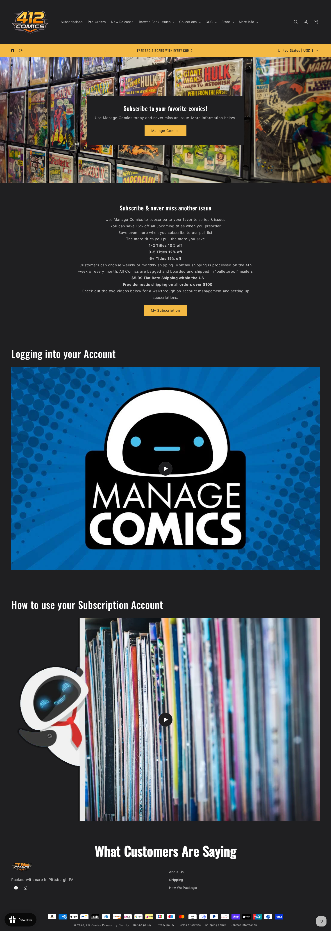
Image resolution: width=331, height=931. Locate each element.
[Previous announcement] (105, 50)
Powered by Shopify (115, 925)
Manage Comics (165, 131)
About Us (176, 872)
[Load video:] (165, 468)
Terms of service (190, 924)
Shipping (176, 880)
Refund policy (142, 924)
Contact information (244, 924)
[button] (156, 22)
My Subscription (165, 310)
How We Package (183, 888)
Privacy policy (165, 924)
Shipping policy (215, 924)
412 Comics (93, 925)
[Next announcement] (226, 50)
